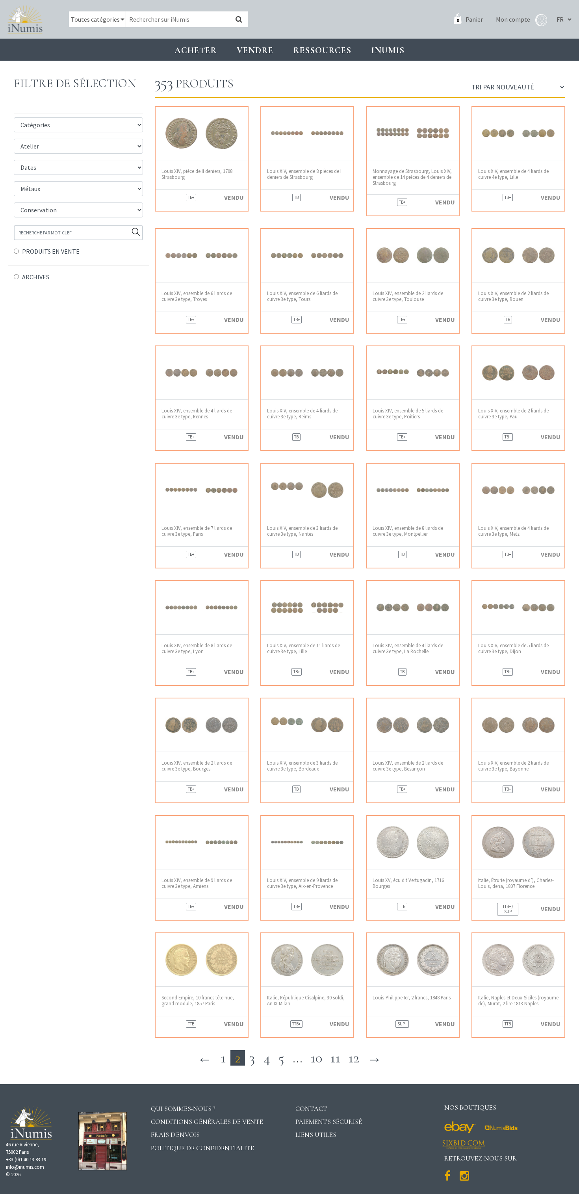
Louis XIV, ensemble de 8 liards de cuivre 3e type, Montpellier (408, 531)
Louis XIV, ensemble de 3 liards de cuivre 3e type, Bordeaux (302, 766)
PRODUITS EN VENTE (51, 251)
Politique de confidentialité (202, 1148)
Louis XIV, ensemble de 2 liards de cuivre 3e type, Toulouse (408, 296)
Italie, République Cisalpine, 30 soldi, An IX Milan (306, 1000)
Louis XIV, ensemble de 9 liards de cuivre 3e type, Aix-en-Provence (302, 883)
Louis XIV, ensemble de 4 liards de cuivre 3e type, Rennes (196, 414)
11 (335, 1058)
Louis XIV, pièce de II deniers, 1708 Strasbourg (196, 174)
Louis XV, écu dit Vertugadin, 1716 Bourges (408, 883)
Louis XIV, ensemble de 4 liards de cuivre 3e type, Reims (302, 414)
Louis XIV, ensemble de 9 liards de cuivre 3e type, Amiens (196, 883)
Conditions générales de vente (207, 1122)
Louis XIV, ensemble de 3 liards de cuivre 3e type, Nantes (302, 531)
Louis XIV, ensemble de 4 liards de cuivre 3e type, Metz (513, 531)
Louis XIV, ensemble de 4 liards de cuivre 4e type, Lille (513, 174)
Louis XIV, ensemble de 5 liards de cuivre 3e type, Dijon (513, 648)
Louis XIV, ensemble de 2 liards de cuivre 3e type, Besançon (408, 766)
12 (353, 1058)
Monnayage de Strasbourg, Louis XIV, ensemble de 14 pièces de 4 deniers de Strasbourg (412, 177)
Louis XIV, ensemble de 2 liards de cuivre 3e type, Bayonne (513, 766)
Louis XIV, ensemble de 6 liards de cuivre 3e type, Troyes (196, 296)
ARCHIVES (35, 277)
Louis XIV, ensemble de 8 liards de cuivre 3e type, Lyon (196, 648)
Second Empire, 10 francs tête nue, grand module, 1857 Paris (197, 1000)
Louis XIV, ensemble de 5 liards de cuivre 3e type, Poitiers (408, 414)
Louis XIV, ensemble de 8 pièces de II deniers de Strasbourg (305, 174)
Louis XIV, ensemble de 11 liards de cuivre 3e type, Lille (303, 648)
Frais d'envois (175, 1135)
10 (316, 1058)
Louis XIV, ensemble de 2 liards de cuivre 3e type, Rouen (513, 296)
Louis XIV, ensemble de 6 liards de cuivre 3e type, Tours (302, 296)
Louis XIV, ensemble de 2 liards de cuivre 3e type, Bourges (196, 766)
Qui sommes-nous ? (183, 1109)
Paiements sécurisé (328, 1122)
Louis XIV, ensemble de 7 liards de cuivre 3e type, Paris (196, 531)
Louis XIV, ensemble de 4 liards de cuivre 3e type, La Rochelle (408, 648)
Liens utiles (315, 1135)
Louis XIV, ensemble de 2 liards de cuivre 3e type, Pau (513, 414)
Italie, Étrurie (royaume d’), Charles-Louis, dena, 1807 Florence (516, 883)
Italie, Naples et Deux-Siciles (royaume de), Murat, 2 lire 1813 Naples (518, 1000)
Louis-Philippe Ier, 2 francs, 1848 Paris (412, 998)
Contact (311, 1109)
